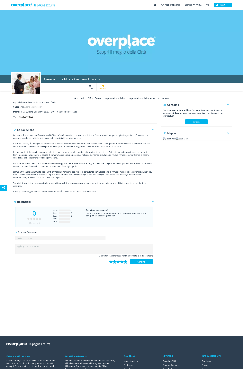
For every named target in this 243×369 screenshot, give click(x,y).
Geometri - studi (31, 366)
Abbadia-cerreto (72, 360)
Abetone (84, 363)
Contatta (197, 122)
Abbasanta (70, 366)
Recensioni (103, 88)
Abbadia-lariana (72, 363)
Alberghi (10, 366)
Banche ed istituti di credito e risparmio (24, 363)
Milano (105, 366)
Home (90, 88)
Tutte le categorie (170, 5)
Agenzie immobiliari (33, 106)
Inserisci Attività (131, 361)
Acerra (106, 363)
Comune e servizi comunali (33, 360)
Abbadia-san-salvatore (104, 360)
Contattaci (128, 365)
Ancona (85, 366)
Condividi (141, 261)
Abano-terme (87, 360)
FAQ (207, 5)
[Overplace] (75, 98)
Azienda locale (12, 360)
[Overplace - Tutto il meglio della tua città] (154, 4)
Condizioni (206, 361)
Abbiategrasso (95, 363)
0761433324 (26, 117)
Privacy (205, 365)
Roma (78, 366)
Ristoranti (50, 360)
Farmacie (19, 366)
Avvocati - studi (47, 366)
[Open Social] (3, 188)
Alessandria (95, 366)
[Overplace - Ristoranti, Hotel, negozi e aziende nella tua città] (33, 5)
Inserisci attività (193, 5)
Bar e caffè (48, 363)
